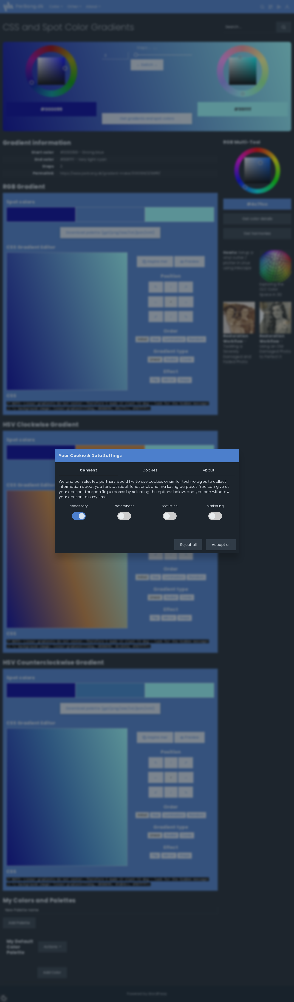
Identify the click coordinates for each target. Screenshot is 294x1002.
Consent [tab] (88, 470)
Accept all (221, 544)
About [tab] (208, 470)
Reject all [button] (188, 544)
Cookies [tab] (149, 470)
